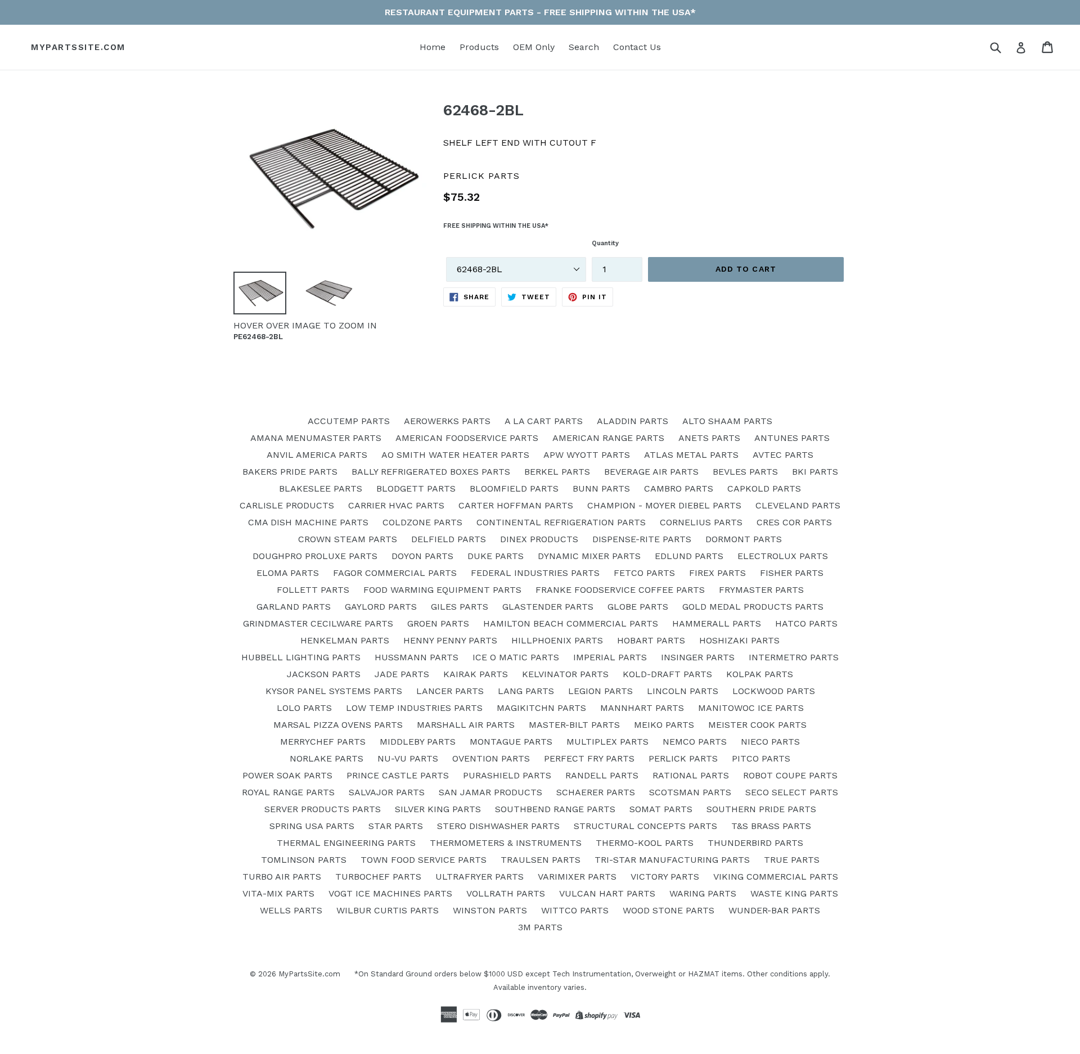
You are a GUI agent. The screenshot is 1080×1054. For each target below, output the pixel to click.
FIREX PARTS (717, 572)
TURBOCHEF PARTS (378, 876)
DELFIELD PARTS (448, 539)
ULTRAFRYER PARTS (479, 876)
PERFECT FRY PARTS (589, 758)
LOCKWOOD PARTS (773, 691)
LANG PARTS (526, 691)
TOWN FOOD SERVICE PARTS (424, 859)
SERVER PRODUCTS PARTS (322, 809)
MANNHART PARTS (642, 707)
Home (433, 47)
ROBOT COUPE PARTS (790, 775)
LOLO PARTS (304, 707)
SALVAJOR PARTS (387, 792)
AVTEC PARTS (783, 454)
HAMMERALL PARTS (716, 623)
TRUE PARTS (792, 859)
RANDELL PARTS (601, 775)
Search (584, 47)
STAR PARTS (395, 826)
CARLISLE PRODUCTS (287, 505)
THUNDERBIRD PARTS (755, 842)
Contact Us (637, 47)
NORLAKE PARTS (326, 758)
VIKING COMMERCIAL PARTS (775, 876)
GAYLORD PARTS (381, 606)
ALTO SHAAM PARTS (727, 421)
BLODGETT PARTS (416, 488)
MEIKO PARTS (664, 724)
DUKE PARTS (495, 556)
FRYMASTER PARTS (761, 589)
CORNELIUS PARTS (701, 522)
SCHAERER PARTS (595, 792)
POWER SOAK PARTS (287, 775)
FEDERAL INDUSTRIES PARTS (535, 572)
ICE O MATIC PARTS (515, 657)
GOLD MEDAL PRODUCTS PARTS (753, 606)
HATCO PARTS (806, 623)
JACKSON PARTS (324, 674)
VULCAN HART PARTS (607, 893)
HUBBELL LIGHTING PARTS (301, 657)
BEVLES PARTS (745, 471)
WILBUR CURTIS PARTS (387, 910)
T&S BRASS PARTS (771, 826)
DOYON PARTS (422, 556)
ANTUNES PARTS (792, 438)
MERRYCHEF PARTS (323, 741)
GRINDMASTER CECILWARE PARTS (318, 623)
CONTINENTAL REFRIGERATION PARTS (561, 522)
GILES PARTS (459, 606)
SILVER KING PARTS (438, 809)
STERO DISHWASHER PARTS (498, 826)
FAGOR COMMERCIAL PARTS (395, 572)
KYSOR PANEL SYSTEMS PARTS (334, 691)
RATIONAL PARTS (690, 775)
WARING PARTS (702, 893)
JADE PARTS (402, 674)
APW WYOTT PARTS (586, 454)
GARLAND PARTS (293, 606)
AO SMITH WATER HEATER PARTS (455, 454)
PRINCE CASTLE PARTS (397, 775)
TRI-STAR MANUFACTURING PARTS (672, 859)
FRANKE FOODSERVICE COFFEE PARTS (620, 589)
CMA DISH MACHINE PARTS (308, 522)
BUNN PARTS (601, 488)
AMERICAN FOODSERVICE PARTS (466, 438)
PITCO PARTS (761, 758)
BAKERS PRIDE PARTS (290, 471)
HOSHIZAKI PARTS (739, 640)
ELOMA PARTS (287, 572)
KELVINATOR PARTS (565, 674)
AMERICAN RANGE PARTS (608, 438)
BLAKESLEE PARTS (320, 488)
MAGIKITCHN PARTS (541, 707)
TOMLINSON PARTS (303, 859)
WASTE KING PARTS (794, 893)
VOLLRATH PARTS (505, 893)
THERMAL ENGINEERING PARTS (346, 842)
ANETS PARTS (709, 438)
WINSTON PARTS (490, 910)
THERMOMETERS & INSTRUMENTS (506, 842)
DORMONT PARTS (743, 539)
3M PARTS (540, 927)
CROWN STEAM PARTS (347, 539)
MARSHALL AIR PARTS (466, 724)
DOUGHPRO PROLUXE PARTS (315, 556)
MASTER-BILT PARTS (574, 724)
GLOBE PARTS (638, 606)
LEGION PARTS (600, 691)
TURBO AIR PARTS (281, 876)
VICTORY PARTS (665, 876)
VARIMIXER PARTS (577, 876)
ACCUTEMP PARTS (349, 421)
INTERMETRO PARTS (794, 657)
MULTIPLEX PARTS (607, 741)
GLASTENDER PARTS (547, 606)
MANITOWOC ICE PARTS (751, 707)
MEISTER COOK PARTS (757, 724)
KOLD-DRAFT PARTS (667, 674)
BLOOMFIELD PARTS (514, 488)
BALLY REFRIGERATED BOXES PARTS (431, 471)
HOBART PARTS (651, 640)
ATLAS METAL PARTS (691, 454)
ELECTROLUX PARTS (782, 556)
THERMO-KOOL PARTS (645, 842)
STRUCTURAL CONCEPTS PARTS (645, 826)
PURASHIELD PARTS (507, 775)
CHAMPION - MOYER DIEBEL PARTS (664, 505)
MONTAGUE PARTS (511, 741)
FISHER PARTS (792, 572)
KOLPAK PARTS (759, 674)
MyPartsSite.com (78, 47)
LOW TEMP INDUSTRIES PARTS (414, 707)
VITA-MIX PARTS (278, 893)
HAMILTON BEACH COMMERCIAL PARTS (570, 623)
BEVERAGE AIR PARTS (651, 471)
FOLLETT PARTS (313, 589)
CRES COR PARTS (794, 522)
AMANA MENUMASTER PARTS (315, 438)
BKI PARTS (815, 471)
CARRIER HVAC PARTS (396, 505)
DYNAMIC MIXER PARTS (589, 556)
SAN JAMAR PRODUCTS (490, 792)
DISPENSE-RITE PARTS (641, 539)
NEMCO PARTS (695, 741)
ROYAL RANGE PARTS (288, 792)
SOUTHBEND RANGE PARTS (555, 809)
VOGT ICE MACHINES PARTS (390, 893)
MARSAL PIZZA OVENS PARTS (338, 724)
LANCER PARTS (450, 691)
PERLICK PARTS (683, 758)
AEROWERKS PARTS (447, 421)
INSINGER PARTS (698, 657)
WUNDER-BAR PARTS (774, 910)
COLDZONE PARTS (422, 522)
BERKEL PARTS (557, 471)
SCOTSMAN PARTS (690, 792)
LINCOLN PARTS (682, 691)
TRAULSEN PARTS (540, 859)
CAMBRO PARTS (678, 488)
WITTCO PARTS (575, 910)
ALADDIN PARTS (632, 421)
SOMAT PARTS (660, 809)
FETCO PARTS (644, 572)
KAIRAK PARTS (475, 674)
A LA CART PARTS (544, 421)
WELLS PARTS (291, 910)
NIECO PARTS (770, 741)
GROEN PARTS (438, 623)
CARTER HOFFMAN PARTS (515, 505)
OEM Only (534, 47)
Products (479, 47)
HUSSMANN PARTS (416, 657)
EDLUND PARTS (689, 556)
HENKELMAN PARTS (344, 640)
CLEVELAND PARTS (797, 505)
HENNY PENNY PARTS (450, 640)
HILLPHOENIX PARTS (557, 640)
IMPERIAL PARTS (610, 657)
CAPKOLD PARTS (764, 488)
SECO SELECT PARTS (791, 792)
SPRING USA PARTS (311, 826)
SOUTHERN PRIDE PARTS (761, 809)
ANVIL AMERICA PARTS (317, 454)
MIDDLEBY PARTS (418, 741)
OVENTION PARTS (491, 758)
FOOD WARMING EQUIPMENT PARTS (442, 589)
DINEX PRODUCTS (539, 539)
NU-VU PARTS (407, 758)
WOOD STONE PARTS (668, 910)
